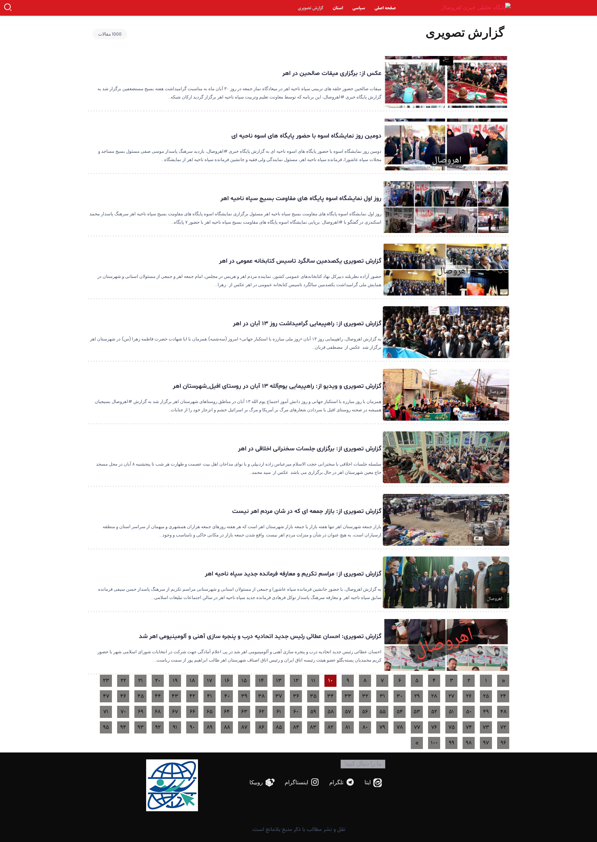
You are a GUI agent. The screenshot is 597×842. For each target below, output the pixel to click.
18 (192, 680)
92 (158, 727)
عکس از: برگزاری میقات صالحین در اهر (331, 73)
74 (469, 727)
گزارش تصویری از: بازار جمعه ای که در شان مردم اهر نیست (306, 511)
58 (331, 712)
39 (244, 696)
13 (279, 680)
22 (123, 680)
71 (105, 712)
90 (192, 727)
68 (158, 712)
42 (192, 696)
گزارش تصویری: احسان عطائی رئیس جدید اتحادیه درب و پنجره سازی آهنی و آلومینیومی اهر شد (260, 636)
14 (261, 680)
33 (347, 696)
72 (503, 727)
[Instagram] (302, 782)
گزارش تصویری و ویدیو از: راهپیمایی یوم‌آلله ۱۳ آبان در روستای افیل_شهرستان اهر (277, 386)
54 (400, 712)
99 (451, 743)
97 (486, 743)
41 (209, 696)
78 (400, 727)
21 (140, 680)
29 (417, 696)
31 (382, 696)
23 (106, 680)
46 (123, 696)
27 (451, 696)
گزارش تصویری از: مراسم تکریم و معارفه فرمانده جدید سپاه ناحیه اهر (292, 574)
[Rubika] (262, 782)
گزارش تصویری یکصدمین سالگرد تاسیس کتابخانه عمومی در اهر (300, 261)
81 (347, 727)
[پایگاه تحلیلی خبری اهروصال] (476, 7)
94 (123, 727)
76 (434, 727)
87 (244, 727)
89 (209, 727)
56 (365, 712)
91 (175, 727)
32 (365, 696)
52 (434, 712)
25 (486, 696)
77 (417, 727)
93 (141, 727)
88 (227, 727)
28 (434, 696)
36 (296, 696)
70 (123, 712)
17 (209, 680)
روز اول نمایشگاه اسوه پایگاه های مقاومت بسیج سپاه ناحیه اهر (300, 198)
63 (244, 712)
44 (158, 696)
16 (227, 680)
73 (486, 727)
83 (313, 727)
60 (295, 712)
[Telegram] (342, 782)
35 (313, 696)
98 (469, 743)
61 (278, 712)
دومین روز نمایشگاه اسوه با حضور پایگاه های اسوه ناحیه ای (306, 136)
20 (157, 680)
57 (348, 712)
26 (469, 696)
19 (175, 680)
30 (399, 696)
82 (330, 727)
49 (486, 712)
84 (296, 727)
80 (365, 727)
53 (417, 712)
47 (106, 696)
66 (192, 712)
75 (451, 727)
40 (227, 696)
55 (382, 712)
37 (278, 696)
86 (261, 727)
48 (503, 712)
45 (141, 696)
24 (503, 696)
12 (296, 680)
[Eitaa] (373, 782)
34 (330, 696)
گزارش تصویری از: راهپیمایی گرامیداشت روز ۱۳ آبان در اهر (307, 323)
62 (261, 712)
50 (469, 712)
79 (382, 727)
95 (106, 727)
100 (434, 743)
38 (261, 696)
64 (227, 712)
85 (279, 727)
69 (140, 712)
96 (503, 743)
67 (175, 712)
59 (313, 712)
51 (451, 712)
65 (209, 712)
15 (244, 680)
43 (175, 696)
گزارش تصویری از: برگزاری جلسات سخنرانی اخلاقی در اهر (309, 449)
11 (313, 680)
